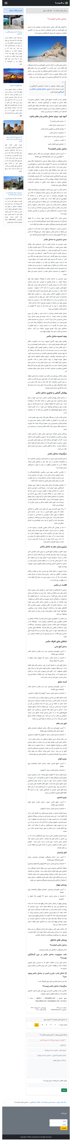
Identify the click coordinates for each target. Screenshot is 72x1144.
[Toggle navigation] (6, 3)
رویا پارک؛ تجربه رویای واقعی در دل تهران (13, 33)
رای (37, 1025)
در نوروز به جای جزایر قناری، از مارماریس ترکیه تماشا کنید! (14, 194)
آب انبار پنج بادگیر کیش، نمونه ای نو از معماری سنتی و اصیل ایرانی (14, 139)
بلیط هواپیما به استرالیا (16, 86)
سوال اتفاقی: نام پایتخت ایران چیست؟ (55, 1081)
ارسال (64, 1090)
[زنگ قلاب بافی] (62, 3)
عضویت (64, 1128)
